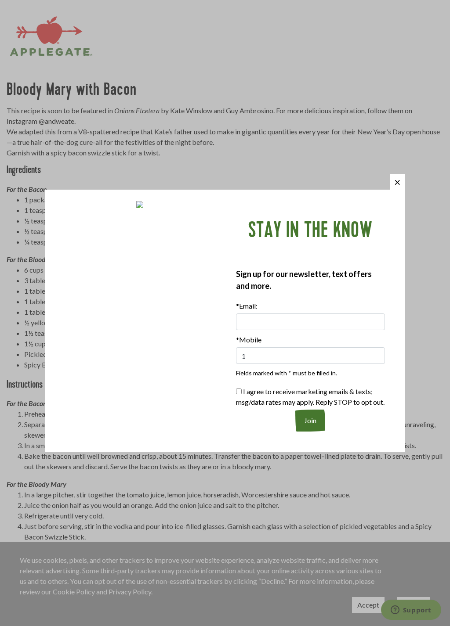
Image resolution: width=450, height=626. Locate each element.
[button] (397, 182)
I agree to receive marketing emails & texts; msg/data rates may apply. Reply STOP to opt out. (310, 396)
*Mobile (248, 339)
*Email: (247, 306)
